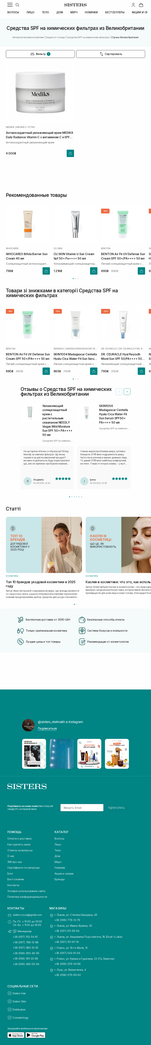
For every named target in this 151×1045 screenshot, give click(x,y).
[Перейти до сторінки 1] (73, 278)
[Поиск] (17, 4)
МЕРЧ (74, 12)
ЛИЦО (30, 12)
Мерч (58, 861)
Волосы (59, 838)
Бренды (59, 879)
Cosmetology (20, 1017)
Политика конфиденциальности (27, 896)
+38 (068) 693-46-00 (26, 953)
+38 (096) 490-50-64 (26, 964)
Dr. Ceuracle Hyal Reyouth (132, 349)
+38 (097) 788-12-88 (25, 942)
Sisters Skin (19, 1001)
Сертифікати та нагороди (23, 867)
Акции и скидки (64, 873)
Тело (58, 850)
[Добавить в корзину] (70, 153)
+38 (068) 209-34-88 (68, 963)
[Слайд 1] (69, 496)
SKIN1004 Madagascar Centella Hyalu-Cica (82, 349)
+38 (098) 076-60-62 (68, 974)
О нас (10, 856)
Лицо (58, 844)
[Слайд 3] (74, 496)
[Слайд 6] (81, 496)
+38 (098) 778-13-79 (67, 920)
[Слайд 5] (79, 496)
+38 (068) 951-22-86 (25, 958)
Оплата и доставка (19, 838)
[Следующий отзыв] (127, 391)
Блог (10, 873)
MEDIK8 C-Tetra (25, 127)
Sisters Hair (19, 993)
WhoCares (12, 248)
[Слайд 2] (71, 496)
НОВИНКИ (91, 12)
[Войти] (133, 4)
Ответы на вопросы (20, 850)
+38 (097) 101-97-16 (67, 941)
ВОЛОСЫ (13, 12)
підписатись (116, 807)
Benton (105, 248)
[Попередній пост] (28, 754)
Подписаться (47, 728)
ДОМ (59, 12)
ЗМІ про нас (14, 861)
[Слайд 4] (76, 496)
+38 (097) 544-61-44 (67, 953)
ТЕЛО (45, 12)
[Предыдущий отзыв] (119, 391)
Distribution (19, 1009)
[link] (141, 4)
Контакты (13, 885)
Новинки (60, 867)
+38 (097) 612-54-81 (25, 936)
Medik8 (10, 127)
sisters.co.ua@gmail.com (27, 914)
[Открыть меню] (10, 4)
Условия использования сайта (26, 891)
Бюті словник (15, 879)
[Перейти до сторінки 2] (75, 278)
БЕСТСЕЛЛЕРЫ (114, 12)
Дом (57, 856)
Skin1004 (59, 349)
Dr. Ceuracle (109, 349)
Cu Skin (58, 248)
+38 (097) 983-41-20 (25, 947)
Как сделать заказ (19, 844)
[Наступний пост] (123, 754)
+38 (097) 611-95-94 (67, 930)
